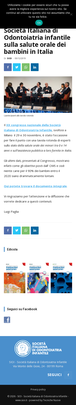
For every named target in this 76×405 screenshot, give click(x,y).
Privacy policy (38, 389)
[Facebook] (68, 375)
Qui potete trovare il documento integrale (35, 186)
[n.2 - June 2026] (14, 276)
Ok (39, 22)
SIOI (9, 58)
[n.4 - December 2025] (61, 276)
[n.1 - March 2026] (38, 276)
